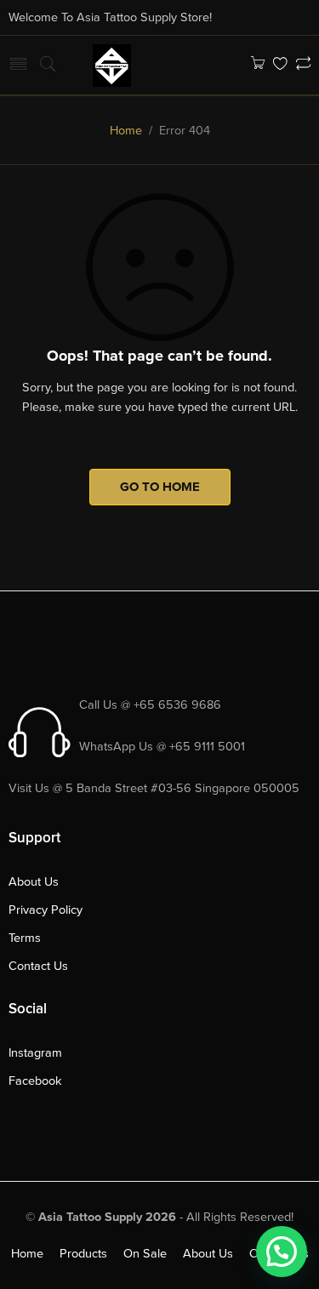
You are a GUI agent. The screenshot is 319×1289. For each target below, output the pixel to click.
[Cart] (257, 65)
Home (126, 130)
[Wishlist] (280, 65)
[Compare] (303, 65)
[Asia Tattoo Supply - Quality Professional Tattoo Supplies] (112, 63)
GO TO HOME (160, 486)
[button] (281, 1251)
